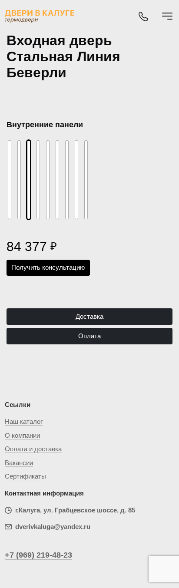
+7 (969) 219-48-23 (38, 555)
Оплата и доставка (33, 449)
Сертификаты (25, 476)
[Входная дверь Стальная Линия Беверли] (28, 180)
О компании (22, 435)
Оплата (89, 336)
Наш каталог (24, 421)
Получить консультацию (48, 267)
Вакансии (19, 462)
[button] (16, 172)
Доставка (89, 316)
